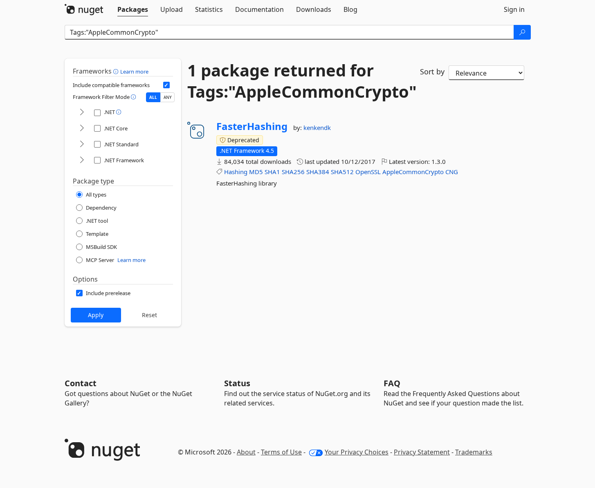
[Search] (522, 32)
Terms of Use (281, 452)
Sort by (432, 71)
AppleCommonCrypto (413, 172)
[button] (116, 71)
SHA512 (342, 172)
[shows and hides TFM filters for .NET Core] (82, 129)
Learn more (134, 71)
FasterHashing (251, 126)
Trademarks (473, 452)
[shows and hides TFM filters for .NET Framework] (82, 160)
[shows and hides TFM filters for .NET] (82, 113)
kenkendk (317, 127)
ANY (168, 97)
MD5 (256, 172)
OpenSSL (368, 172)
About (246, 452)
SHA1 (272, 172)
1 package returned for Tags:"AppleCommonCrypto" (297, 81)
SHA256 (293, 172)
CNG (451, 172)
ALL (153, 97)
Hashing (235, 172)
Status (237, 383)
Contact (81, 383)
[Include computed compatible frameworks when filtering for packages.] (166, 85)
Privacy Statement (422, 452)
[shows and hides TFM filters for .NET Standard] (82, 144)
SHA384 (317, 172)
